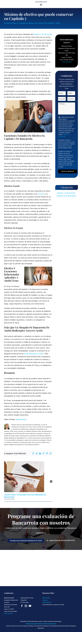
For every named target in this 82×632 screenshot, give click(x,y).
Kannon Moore (12, 23)
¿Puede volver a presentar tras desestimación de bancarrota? (25, 495)
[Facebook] (33, 453)
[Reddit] (36, 453)
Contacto (44, 600)
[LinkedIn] (40, 453)
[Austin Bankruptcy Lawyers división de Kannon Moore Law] (41, 2)
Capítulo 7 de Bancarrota (66, 193)
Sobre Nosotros (46, 602)
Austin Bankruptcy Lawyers (34, 354)
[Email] (50, 453)
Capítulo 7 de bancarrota (42, 34)
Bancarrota (33, 23)
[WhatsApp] (43, 453)
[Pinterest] (47, 453)
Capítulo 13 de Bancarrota (66, 196)
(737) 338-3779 (66, 62)
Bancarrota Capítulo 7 (47, 23)
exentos (41, 194)
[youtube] (30, 606)
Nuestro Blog (46, 598)
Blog (58, 23)
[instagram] (26, 606)
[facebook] (22, 606)
